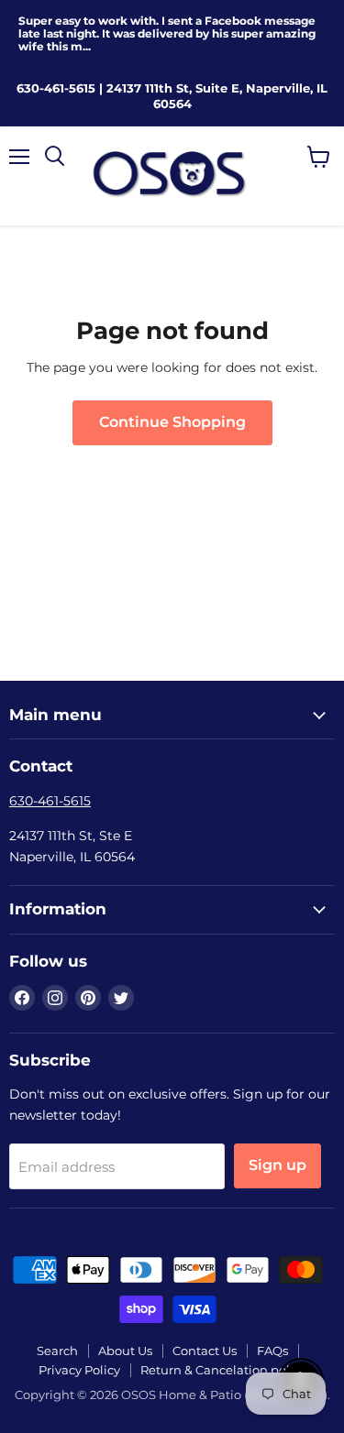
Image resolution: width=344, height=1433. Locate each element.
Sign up (277, 1165)
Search (57, 1350)
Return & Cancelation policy (223, 1369)
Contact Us (204, 1350)
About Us (125, 1350)
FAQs (272, 1350)
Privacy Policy (79, 1369)
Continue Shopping (172, 422)
